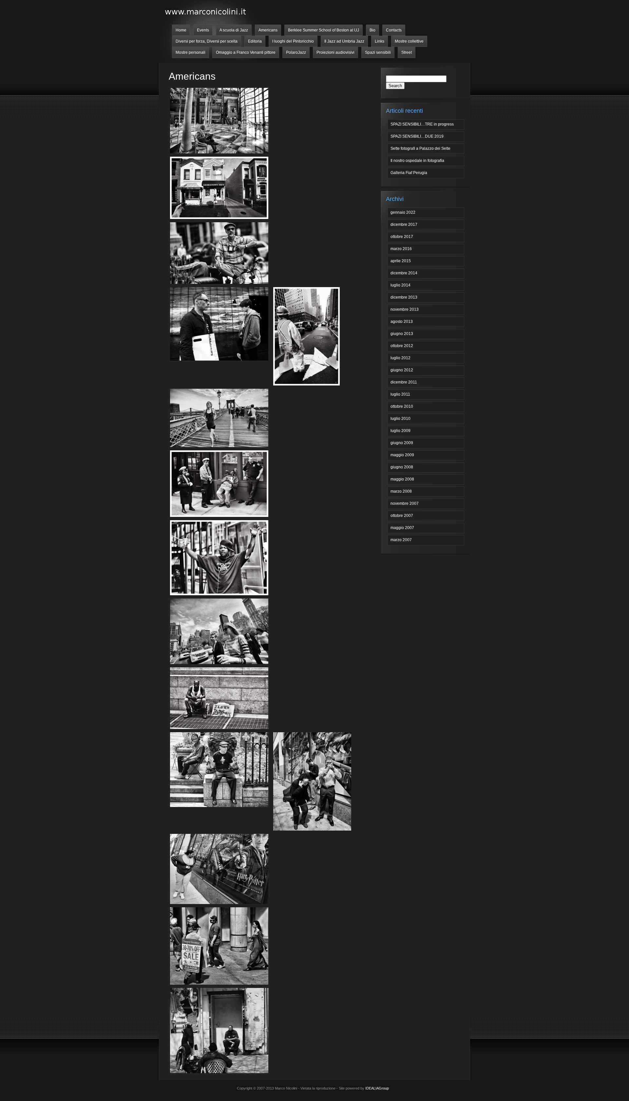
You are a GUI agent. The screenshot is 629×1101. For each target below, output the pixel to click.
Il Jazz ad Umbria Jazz (344, 41)
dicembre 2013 (404, 297)
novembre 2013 (405, 309)
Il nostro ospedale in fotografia (417, 160)
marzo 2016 (401, 248)
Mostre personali (190, 52)
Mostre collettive (409, 41)
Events (203, 30)
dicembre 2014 (404, 273)
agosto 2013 (402, 321)
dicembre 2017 (404, 224)
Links (379, 41)
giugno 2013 (402, 333)
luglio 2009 (400, 430)
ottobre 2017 (402, 236)
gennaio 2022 (403, 212)
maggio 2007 (402, 527)
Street (406, 52)
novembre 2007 (405, 503)
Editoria (255, 41)
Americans (267, 30)
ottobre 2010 (402, 406)
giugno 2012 (402, 370)
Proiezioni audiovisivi (335, 52)
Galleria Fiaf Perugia (409, 172)
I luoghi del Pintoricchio (293, 41)
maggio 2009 (402, 455)
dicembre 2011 (404, 382)
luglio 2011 (400, 394)
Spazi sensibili (378, 52)
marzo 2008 (401, 491)
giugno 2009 (402, 443)
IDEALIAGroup (377, 1088)
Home (181, 30)
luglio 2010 (400, 418)
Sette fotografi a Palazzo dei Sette (420, 148)
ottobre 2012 (402, 346)
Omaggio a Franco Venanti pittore (246, 52)
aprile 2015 (401, 261)
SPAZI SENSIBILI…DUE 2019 (417, 136)
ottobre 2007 (402, 515)
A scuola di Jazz (233, 30)
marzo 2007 (401, 540)
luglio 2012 (400, 358)
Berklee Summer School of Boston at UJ (323, 30)
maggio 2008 (402, 479)
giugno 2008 (402, 467)
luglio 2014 (400, 285)
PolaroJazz (296, 52)
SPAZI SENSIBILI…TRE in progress (422, 124)
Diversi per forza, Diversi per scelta (207, 41)
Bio (372, 30)
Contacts (394, 30)
